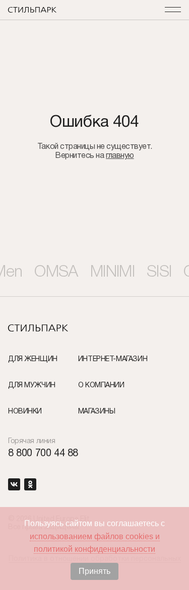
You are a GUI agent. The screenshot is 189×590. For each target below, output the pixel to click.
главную (120, 155)
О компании (101, 385)
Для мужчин (31, 385)
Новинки (25, 411)
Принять (94, 571)
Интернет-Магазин (112, 359)
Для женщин (32, 359)
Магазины (96, 411)
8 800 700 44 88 (43, 453)
